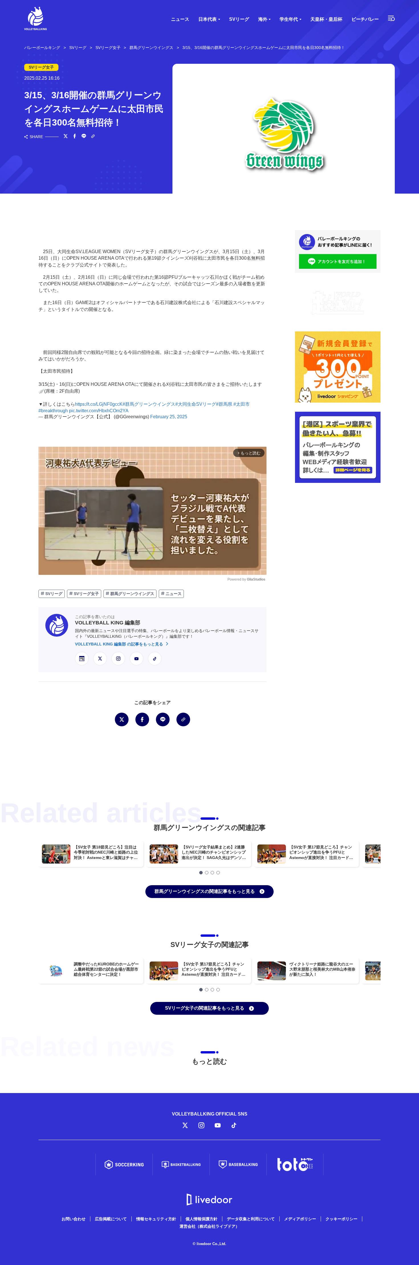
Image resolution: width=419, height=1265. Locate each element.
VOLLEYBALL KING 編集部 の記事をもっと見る (119, 644)
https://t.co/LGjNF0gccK (99, 404)
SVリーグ (239, 19)
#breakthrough (53, 410)
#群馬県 (224, 404)
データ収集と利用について (251, 1219)
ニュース (180, 19)
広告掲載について (111, 1219)
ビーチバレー (365, 19)
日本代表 (207, 19)
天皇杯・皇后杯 (326, 19)
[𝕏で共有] (65, 136)
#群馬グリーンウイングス (149, 404)
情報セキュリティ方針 (156, 1219)
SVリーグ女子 (86, 593)
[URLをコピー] (93, 137)
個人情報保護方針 (201, 1219)
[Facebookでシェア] (74, 137)
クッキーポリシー (341, 1219)
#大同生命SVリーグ (195, 404)
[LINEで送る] (84, 137)
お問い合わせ (74, 1219)
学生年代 (289, 19)
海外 (262, 19)
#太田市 (241, 404)
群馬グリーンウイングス (131, 593)
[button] (201, 872)
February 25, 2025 (168, 416)
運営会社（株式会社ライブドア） (209, 1226)
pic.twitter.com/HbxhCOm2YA (99, 410)
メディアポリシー (300, 1219)
